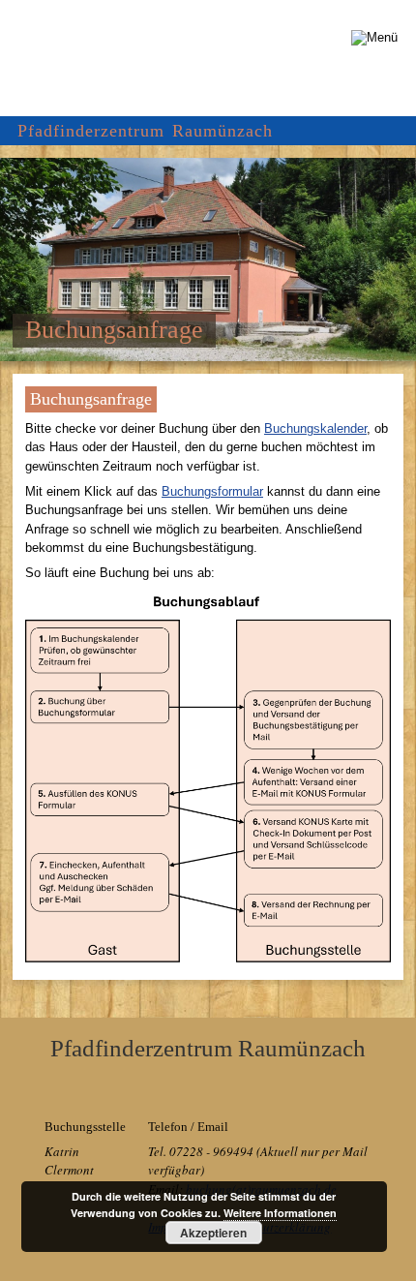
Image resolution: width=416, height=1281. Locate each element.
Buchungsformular (212, 491)
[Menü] (374, 37)
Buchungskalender (315, 428)
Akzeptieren (213, 1232)
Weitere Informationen (280, 1212)
